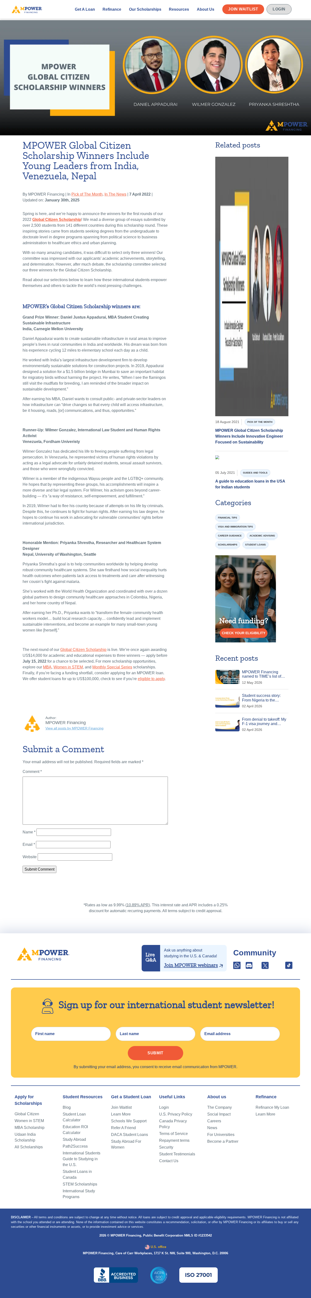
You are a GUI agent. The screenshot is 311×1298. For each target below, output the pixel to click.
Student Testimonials (177, 1154)
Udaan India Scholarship (25, 1137)
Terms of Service (173, 1134)
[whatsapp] (237, 967)
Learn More (121, 1114)
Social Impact (219, 1114)
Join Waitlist (243, 9)
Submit (155, 1053)
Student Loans (255, 544)
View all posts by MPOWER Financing (74, 728)
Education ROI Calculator (75, 1130)
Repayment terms (174, 1140)
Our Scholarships (145, 9)
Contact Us (168, 1161)
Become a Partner (222, 1141)
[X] (265, 967)
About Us (205, 9)
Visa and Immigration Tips (235, 526)
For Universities (220, 1135)
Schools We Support (129, 1121)
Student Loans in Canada (77, 1174)
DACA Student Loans (129, 1135)
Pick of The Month (87, 194)
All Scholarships (29, 1147)
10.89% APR (138, 905)
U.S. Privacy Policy (175, 1114)
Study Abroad (74, 1139)
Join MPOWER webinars (191, 965)
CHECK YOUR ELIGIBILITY (243, 633)
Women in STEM (29, 1121)
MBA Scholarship (29, 1127)
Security (166, 1147)
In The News (115, 194)
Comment (32, 772)
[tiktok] (289, 967)
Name (29, 832)
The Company (219, 1107)
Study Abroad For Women (126, 1144)
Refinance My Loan (272, 1107)
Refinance (112, 9)
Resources (179, 9)
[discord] (249, 967)
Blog (67, 1107)
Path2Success (75, 1146)
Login (279, 9)
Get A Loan (85, 9)
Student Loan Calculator (74, 1117)
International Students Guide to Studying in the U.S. (81, 1159)
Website (30, 857)
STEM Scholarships (80, 1184)
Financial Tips (227, 517)
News (212, 1128)
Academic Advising (262, 535)
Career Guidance (230, 535)
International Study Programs (79, 1194)
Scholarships (227, 544)
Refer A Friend (123, 1128)
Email (29, 844)
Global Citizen (27, 1114)
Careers (214, 1121)
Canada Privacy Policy (173, 1124)
